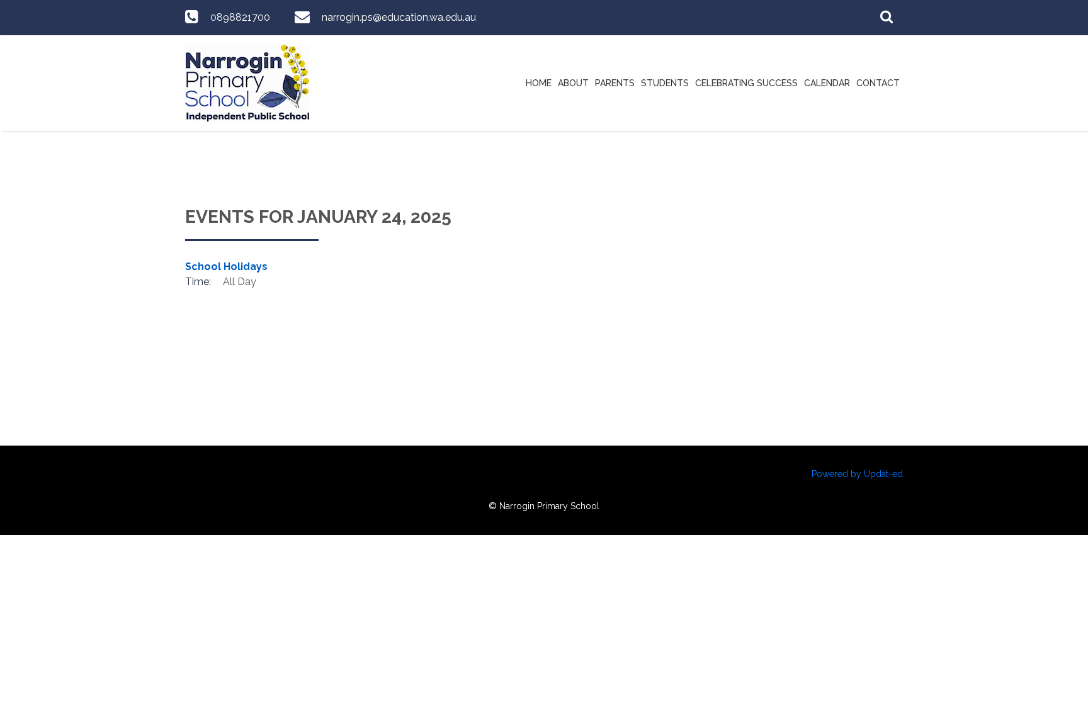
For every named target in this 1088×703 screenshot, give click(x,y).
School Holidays (226, 267)
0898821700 (240, 17)
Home (539, 83)
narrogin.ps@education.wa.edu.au (399, 17)
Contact (878, 83)
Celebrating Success (746, 83)
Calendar (827, 83)
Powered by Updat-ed (857, 474)
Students (665, 83)
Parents (615, 83)
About (573, 83)
